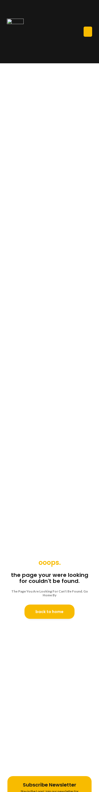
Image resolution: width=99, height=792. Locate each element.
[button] (88, 32)
